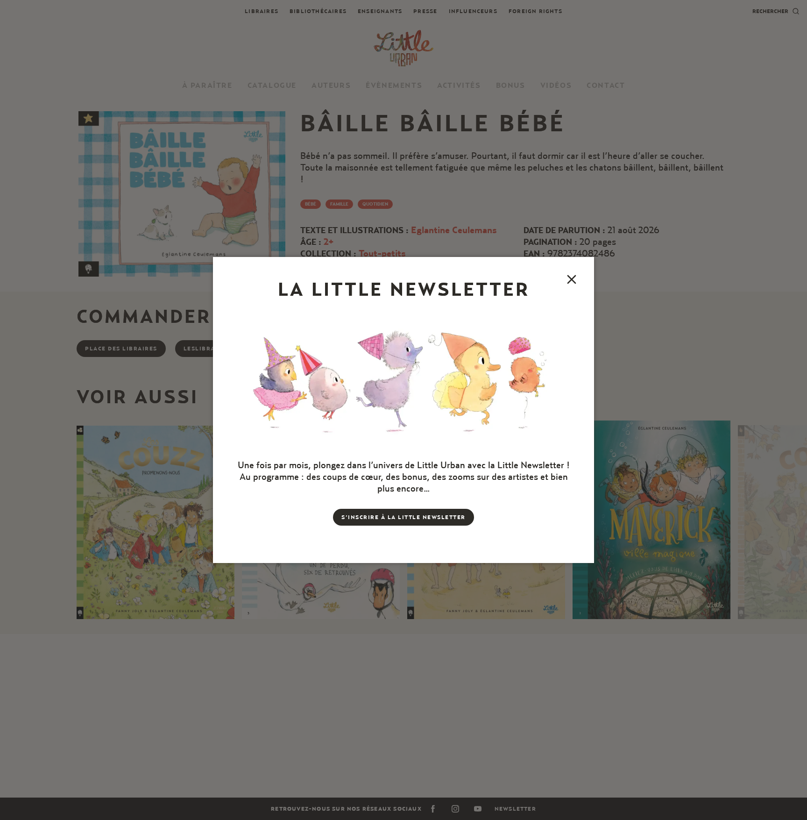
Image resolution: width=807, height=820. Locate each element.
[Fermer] (571, 279)
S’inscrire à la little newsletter (403, 517)
